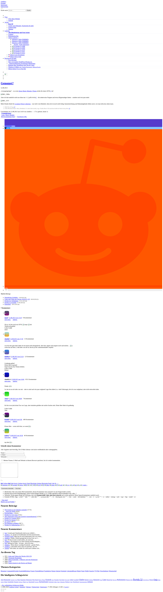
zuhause (90, 582)
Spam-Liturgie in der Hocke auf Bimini (20, 563)
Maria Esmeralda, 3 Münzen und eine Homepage (23, 559)
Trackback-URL (22, 116)
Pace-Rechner (12, 60)
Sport (27, 581)
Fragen (32, 571)
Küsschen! (8, 304)
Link (53, 483)
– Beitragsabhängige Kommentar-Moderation (21, 63)
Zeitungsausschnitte (83, 581)
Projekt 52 (138, 579)
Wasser (58, 581)
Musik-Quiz (109, 580)
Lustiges (10, 34)
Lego (3, 115)
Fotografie (67, 579)
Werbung (67, 582)
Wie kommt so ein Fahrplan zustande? (16, 510)
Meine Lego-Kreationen (17, 55)
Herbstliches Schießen (11, 297)
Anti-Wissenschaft (5, 580)
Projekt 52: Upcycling (11, 515)
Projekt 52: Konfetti (10, 302)
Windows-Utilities (24, 67)
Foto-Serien (61, 580)
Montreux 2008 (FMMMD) (20, 43)
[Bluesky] (6, 75)
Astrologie (13, 579)
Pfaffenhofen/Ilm (13, 36)
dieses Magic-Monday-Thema (28, 91)
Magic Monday (10, 115)
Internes (87, 580)
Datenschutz (4, 6)
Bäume (43, 579)
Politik (87, 571)
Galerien (7, 31)
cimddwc (3, 1)
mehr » (85, 485)
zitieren (15, 319)
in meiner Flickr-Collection (23, 104)
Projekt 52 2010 (20, 50)
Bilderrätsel (29, 580)
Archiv (7, 22)
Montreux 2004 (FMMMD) (20, 39)
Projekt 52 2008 (20, 46)
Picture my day (129, 579)
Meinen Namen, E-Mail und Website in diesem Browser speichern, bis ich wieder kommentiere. (31, 460)
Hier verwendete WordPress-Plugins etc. (20, 62)
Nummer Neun (9, 536)
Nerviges (114, 579)
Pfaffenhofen (121, 580)
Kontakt (3, 3)
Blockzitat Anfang (35, 483)
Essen (53, 579)
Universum (51, 582)
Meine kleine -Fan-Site (17, 69)
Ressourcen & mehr (10, 58)
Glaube (81, 580)
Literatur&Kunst (72, 571)
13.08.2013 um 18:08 (15, 398)
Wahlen (55, 581)
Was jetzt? (5, 500)
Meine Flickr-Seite (15, 56)
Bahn (18, 580)
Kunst (101, 579)
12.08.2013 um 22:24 (17, 356)
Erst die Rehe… (9, 513)
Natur (83, 571)
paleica (7, 435)
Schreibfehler (11, 581)
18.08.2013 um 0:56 (16, 419)
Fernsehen (56, 580)
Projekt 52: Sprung (10, 520)
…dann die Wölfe (10, 511)
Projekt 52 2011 (20, 51)
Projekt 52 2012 (20, 53)
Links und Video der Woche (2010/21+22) (17, 299)
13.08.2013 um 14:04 (17, 379)
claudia (7, 339)
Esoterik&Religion (24, 571)
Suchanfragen (43, 582)
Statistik (10, 20)
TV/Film (97, 571)
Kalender (63, 571)
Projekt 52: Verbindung (11, 301)
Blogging (3, 571)
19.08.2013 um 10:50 (16, 435)
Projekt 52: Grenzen (11, 518)
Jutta (6, 398)
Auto (16, 579)
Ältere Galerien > (13, 38)
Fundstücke (47, 571)
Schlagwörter (12, 27)
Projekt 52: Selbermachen (12, 525)
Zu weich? (8, 521)
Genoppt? (7, 83)
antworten (8, 319)
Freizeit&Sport (6, 113)
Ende (11, 483)
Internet (58, 571)
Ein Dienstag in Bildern (12, 523)
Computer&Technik (13, 571)
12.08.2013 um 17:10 (16, 339)
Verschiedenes (104, 571)
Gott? (10, 561)
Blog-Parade (35, 580)
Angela (7, 548)
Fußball (71, 580)
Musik (79, 571)
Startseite (22, 587)
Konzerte (96, 580)
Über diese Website (14, 19)
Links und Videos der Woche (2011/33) (20, 556)
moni (6, 318)
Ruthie (7, 419)
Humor (53, 571)
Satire (159, 579)
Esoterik (48, 580)
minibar (7, 356)
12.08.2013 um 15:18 (15, 318)
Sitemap (10, 29)
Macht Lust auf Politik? (8, 502)
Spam (24, 582)
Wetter (71, 581)
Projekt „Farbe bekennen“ (21, 44)
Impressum (4, 5)
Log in (66, 587)
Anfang (4, 483)
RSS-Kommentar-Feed (8, 116)
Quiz (156, 579)
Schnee (5, 582)
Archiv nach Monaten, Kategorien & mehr (21, 26)
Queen (151, 580)
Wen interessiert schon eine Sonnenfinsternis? (21, 516)
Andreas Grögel (14, 587)
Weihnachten (62, 581)
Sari (6, 533)
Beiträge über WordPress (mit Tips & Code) (21, 65)
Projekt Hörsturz (146, 579)
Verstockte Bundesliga (15, 558)
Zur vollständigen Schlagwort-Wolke (13, 585)
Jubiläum (91, 579)
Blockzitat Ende (46, 483)
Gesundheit (76, 580)
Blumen (40, 579)
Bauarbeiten (23, 580)
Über (6, 17)
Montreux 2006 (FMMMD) (20, 41)
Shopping (16, 582)
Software (21, 581)
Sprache (91, 571)
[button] (10, 126)
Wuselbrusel (76, 582)
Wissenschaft (112, 571)
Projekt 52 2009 (20, 48)
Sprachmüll (32, 582)
